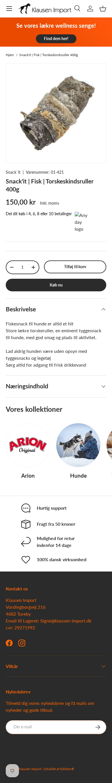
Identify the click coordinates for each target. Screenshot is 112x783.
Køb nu (56, 284)
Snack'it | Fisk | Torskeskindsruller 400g (48, 55)
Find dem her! (56, 38)
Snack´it (13, 172)
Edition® (67, 769)
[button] (102, 8)
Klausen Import (29, 769)
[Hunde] (78, 445)
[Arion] (28, 445)
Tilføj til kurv (75, 266)
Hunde (78, 475)
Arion (28, 475)
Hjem (10, 55)
